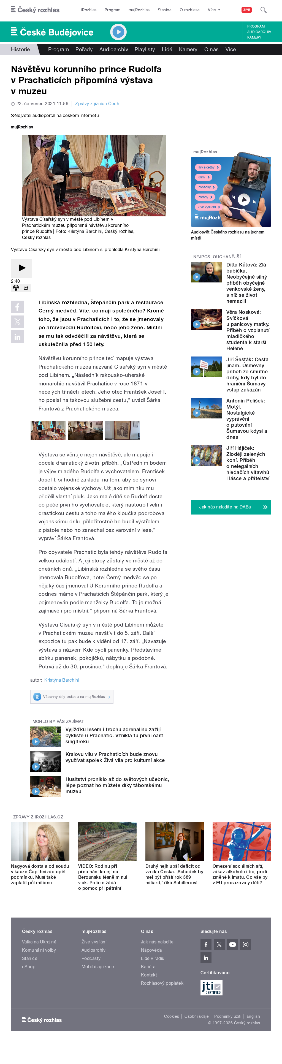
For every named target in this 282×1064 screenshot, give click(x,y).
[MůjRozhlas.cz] (22, 127)
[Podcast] (16, 288)
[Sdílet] (26, 288)
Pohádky (204, 187)
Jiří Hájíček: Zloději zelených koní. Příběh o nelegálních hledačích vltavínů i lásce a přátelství (248, 463)
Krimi (201, 177)
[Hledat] (263, 10)
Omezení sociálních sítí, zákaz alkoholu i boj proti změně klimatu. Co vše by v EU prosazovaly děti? (240, 874)
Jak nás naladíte (157, 942)
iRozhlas (89, 10)
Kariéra (148, 966)
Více (233, 49)
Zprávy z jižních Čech (97, 103)
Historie (20, 49)
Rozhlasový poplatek (162, 983)
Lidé (167, 49)
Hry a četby (206, 167)
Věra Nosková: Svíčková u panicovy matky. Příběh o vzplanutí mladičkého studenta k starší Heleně (247, 330)
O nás (211, 49)
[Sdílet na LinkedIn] (17, 336)
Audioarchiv (259, 32)
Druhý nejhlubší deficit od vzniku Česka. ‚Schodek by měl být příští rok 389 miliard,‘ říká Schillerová (174, 874)
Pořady (84, 49)
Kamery (254, 37)
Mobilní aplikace (98, 966)
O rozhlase (190, 10)
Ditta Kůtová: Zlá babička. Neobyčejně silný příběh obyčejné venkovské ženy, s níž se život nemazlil (246, 283)
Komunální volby (39, 950)
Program (112, 10)
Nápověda (151, 950)
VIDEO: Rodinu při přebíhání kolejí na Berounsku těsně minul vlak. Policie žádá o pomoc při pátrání (102, 877)
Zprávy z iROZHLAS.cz (38, 817)
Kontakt (149, 975)
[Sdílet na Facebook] (17, 307)
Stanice (165, 10)
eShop (28, 966)
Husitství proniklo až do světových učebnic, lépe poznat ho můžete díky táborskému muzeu (117, 785)
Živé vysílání (207, 207)
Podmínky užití (227, 1016)
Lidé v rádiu (153, 958)
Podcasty (91, 958)
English (253, 1016)
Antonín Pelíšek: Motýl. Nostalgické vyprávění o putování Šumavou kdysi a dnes (246, 419)
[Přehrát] (21, 268)
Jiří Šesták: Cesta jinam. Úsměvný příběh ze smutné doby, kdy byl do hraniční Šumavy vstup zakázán (247, 375)
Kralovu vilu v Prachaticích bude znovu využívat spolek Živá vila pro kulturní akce (115, 757)
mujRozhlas (139, 10)
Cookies (171, 1016)
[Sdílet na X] (17, 321)
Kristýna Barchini (84, 231)
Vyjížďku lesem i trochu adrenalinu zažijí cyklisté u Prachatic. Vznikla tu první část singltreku (114, 735)
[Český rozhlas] (35, 10)
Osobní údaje (197, 1016)
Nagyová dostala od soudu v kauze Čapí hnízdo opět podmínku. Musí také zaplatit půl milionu (40, 874)
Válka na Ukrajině (39, 942)
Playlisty (145, 49)
